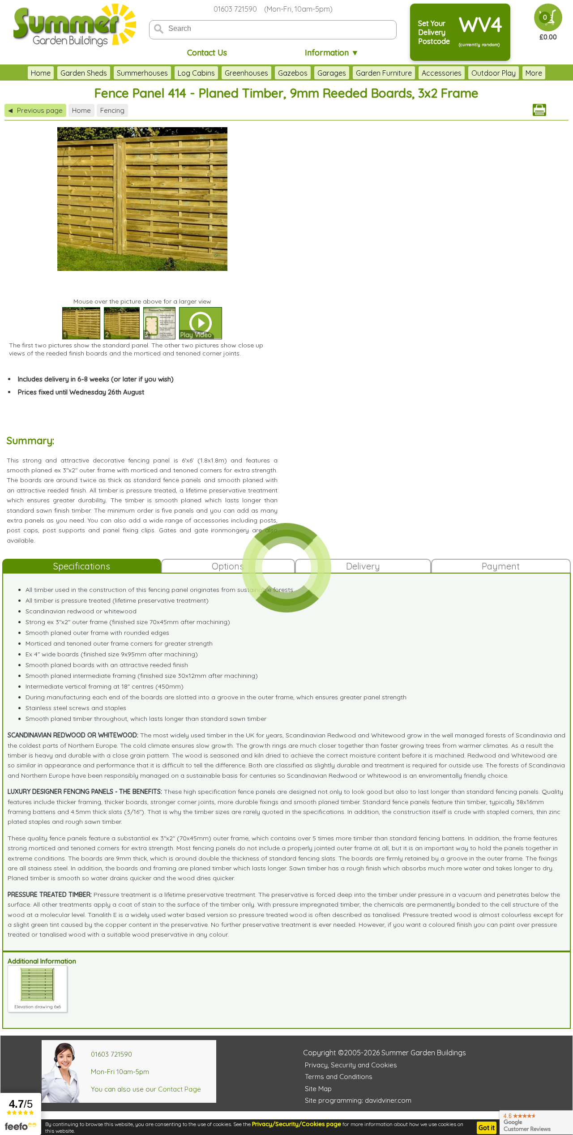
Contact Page (179, 1089)
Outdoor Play (493, 73)
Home (41, 73)
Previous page (35, 110)
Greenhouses (246, 73)
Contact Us (207, 52)
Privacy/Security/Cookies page (296, 1123)
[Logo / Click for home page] (73, 25)
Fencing (112, 110)
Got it (487, 1128)
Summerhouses (142, 73)
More (534, 73)
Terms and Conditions (338, 1076)
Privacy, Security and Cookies (351, 1065)
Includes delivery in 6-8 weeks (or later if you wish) (96, 379)
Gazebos (293, 73)
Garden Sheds (83, 73)
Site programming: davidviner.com (358, 1100)
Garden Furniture (384, 73)
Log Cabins (196, 73)
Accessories (442, 73)
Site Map (318, 1088)
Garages (331, 73)
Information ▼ (332, 52)
